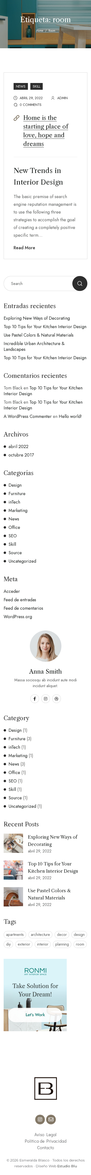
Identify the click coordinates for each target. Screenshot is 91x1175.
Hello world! (70, 416)
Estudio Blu (67, 1166)
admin (62, 98)
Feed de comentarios (23, 608)
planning (62, 944)
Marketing (17, 510)
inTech (14, 502)
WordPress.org (18, 617)
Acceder (12, 591)
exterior (24, 944)
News (20, 86)
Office (14, 527)
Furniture (16, 494)
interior (42, 944)
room (80, 944)
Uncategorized (22, 561)
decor (62, 934)
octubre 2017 (21, 455)
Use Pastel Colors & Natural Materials (39, 335)
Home (39, 30)
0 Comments (30, 104)
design (79, 934)
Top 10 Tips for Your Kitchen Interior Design (45, 327)
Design (15, 485)
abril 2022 (18, 446)
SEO (12, 536)
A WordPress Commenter (28, 416)
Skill (36, 86)
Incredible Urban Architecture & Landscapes (34, 346)
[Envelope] (51, 1119)
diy (8, 944)
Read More (24, 248)
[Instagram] (40, 1119)
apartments (15, 934)
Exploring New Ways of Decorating (37, 318)
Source (15, 553)
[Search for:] (45, 283)
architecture (40, 934)
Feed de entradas (20, 600)
